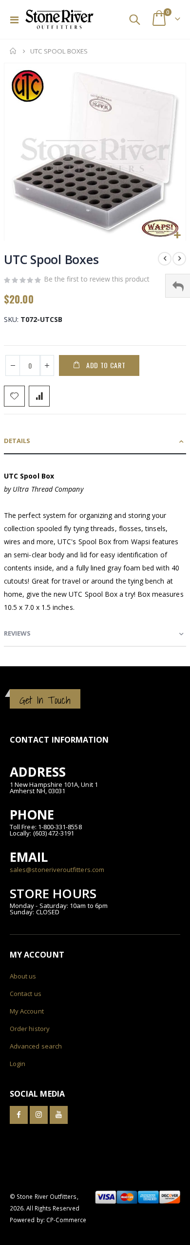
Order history (30, 1028)
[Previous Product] (164, 259)
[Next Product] (179, 259)
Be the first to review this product (97, 279)
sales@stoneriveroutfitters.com (57, 869)
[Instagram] (39, 1115)
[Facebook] (19, 1115)
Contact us (25, 993)
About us (23, 976)
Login (17, 1063)
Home (13, 51)
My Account (27, 1011)
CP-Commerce (66, 1220)
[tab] (95, 441)
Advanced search (36, 1046)
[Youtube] (59, 1115)
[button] (177, 235)
